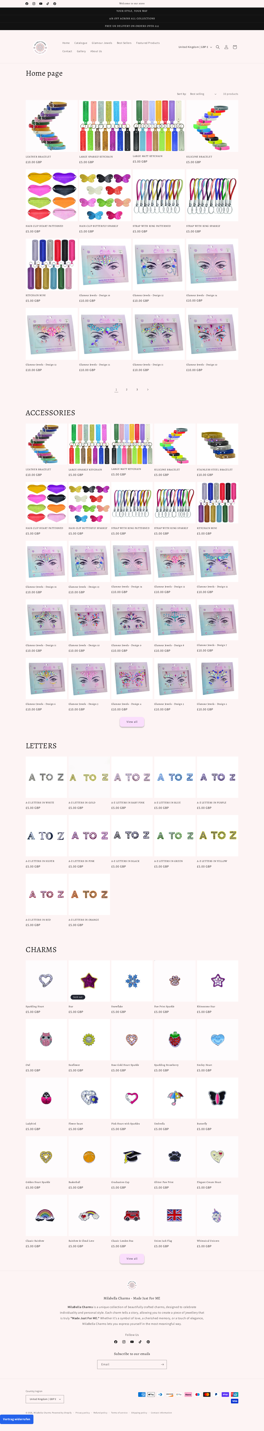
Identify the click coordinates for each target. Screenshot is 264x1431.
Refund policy (100, 1412)
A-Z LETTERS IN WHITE (40, 802)
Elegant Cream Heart (209, 1182)
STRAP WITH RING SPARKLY (203, 226)
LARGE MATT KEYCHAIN (147, 156)
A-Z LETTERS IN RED (38, 919)
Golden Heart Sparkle (38, 1182)
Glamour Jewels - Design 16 (94, 295)
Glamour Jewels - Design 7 (212, 645)
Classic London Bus (122, 1240)
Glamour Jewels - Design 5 (84, 704)
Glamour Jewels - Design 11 (148, 364)
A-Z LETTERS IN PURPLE (212, 802)
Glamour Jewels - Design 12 (94, 364)
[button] (218, 47)
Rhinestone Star (206, 1006)
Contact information (161, 1412)
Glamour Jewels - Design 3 (169, 704)
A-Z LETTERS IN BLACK (125, 861)
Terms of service (119, 1412)
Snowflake (117, 1006)
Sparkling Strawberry (166, 1065)
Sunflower (74, 1065)
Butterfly (202, 1123)
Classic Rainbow (35, 1240)
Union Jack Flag (163, 1240)
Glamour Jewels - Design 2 (212, 704)
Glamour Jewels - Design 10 (201, 364)
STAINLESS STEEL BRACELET (214, 469)
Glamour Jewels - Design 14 (201, 295)
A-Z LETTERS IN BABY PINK (127, 802)
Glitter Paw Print (164, 1182)
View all (132, 722)
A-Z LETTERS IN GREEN (168, 861)
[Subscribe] (162, 1364)
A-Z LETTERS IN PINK (82, 861)
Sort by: (181, 94)
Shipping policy (139, 1412)
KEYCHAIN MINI (36, 295)
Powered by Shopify (62, 1412)
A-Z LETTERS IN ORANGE (84, 919)
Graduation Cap (120, 1182)
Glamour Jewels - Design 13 (41, 364)
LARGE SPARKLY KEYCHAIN (96, 156)
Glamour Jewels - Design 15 (148, 295)
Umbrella (159, 1123)
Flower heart (76, 1123)
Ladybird (31, 1123)
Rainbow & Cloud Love (81, 1240)
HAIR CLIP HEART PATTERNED (44, 226)
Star (71, 1006)
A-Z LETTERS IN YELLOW (212, 861)
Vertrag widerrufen (16, 1419)
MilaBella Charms (42, 1412)
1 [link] (116, 389)
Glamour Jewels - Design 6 (41, 704)
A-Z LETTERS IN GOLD (82, 802)
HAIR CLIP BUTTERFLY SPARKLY (98, 226)
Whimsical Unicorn (208, 1240)
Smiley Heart (204, 1065)
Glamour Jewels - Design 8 (169, 645)
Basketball (74, 1182)
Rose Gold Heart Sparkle (125, 1065)
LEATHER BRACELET (38, 156)
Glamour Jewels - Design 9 (126, 645)
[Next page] (147, 389)
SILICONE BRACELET (199, 156)
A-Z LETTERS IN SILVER (40, 861)
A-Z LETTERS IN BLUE (167, 802)
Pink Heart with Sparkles (125, 1123)
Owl (28, 1065)
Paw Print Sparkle (164, 1006)
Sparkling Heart (35, 1006)
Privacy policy (83, 1412)
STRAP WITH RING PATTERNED (152, 226)
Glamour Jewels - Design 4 (126, 704)
